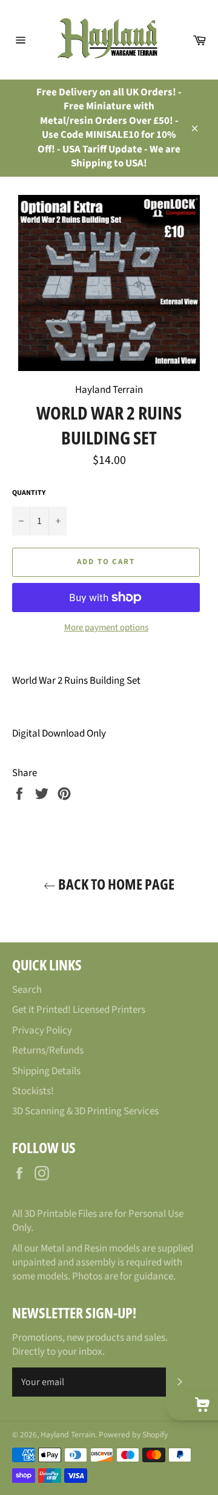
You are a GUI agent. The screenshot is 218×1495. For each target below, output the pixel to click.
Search (27, 989)
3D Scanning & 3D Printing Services (85, 1111)
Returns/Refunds (48, 1050)
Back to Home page (115, 884)
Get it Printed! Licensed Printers (78, 1010)
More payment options (106, 628)
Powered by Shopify (133, 1434)
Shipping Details (46, 1071)
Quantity (28, 493)
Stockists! (33, 1091)
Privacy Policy (42, 1030)
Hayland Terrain (68, 1434)
